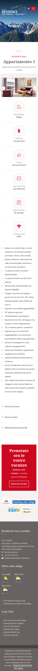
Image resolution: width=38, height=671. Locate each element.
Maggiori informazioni (22, 665)
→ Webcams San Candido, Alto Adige (16, 603)
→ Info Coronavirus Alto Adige (14, 620)
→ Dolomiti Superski (10, 635)
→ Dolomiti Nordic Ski (11, 632)
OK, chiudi (18, 668)
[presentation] (3, 88)
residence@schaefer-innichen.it (17, 558)
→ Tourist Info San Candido (13, 623)
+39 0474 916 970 (11, 555)
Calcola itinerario (11, 552)
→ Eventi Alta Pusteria (11, 626)
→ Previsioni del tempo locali (13, 601)
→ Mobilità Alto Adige (10, 629)
